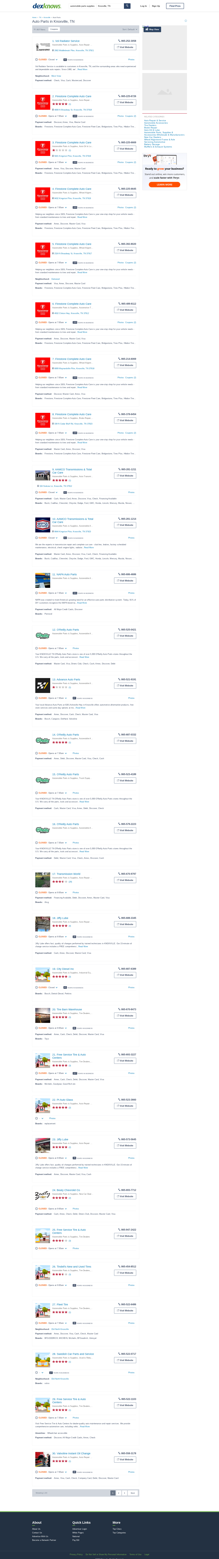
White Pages (78, 1533)
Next (133, 1493)
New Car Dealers (86, 1194)
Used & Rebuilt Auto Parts (90, 1358)
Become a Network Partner (44, 1540)
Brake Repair (84, 418)
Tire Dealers (84, 1013)
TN (40, 17)
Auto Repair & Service (89, 45)
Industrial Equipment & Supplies (93, 973)
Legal (147, 1554)
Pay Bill (75, 1540)
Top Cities (117, 1529)
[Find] (127, 6)
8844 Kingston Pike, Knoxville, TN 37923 (72, 531)
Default (131, 29)
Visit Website (126, 47)
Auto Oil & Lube (86, 146)
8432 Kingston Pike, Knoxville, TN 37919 (72, 198)
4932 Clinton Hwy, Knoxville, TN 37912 (71, 313)
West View (56, 76)
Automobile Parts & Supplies (65, 45)
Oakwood (55, 279)
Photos (131, 59)
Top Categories (119, 1533)
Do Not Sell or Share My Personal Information (106, 1554)
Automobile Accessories (90, 578)
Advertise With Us (40, 1536)
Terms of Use (135, 1554)
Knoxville (47, 17)
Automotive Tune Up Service (92, 308)
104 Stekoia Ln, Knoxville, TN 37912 (55, 486)
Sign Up (156, 6)
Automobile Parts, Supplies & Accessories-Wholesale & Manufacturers (164, 133)
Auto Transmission (87, 476)
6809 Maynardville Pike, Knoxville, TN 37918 (74, 368)
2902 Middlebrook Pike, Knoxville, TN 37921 (74, 50)
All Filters (40, 29)
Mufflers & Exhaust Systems (158, 147)
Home (34, 17)
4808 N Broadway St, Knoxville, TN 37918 (73, 110)
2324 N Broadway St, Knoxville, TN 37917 (73, 253)
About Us (36, 1529)
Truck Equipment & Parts (90, 778)
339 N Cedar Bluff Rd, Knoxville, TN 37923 (73, 424)
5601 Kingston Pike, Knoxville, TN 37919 (72, 156)
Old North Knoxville (60, 1329)
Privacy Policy (76, 1554)
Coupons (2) (130, 116)
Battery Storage (152, 144)
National (76, 1536)
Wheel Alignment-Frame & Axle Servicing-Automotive (159, 140)
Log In (143, 6)
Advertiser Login (79, 1529)
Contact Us (37, 1533)
